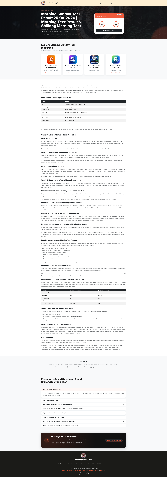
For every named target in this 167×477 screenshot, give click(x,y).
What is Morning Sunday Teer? (50, 400)
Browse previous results (109, 30)
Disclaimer (97, 470)
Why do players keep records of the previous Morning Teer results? (60, 425)
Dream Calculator (93, 3)
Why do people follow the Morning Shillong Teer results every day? (60, 413)
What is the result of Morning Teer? (52, 389)
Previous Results (120, 3)
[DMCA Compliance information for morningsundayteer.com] (83, 473)
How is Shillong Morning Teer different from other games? (57, 404)
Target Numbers (103, 3)
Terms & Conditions (90, 470)
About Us (64, 470)
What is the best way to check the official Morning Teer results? (59, 421)
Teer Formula (75, 470)
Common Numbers (74, 3)
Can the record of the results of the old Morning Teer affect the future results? (63, 408)
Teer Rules (69, 470)
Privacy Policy (82, 470)
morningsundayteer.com (68, 87)
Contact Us (102, 470)
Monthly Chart (111, 3)
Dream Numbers (84, 3)
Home (67, 3)
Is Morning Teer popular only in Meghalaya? (54, 417)
